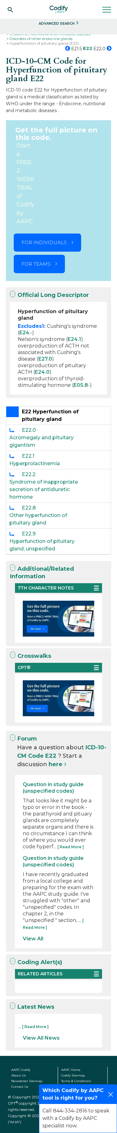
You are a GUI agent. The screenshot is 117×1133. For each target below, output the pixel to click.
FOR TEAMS (36, 264)
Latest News (35, 1006)
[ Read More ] (70, 847)
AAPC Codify (20, 1070)
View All (33, 939)
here (55, 764)
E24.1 (74, 339)
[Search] (10, 9)
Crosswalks (34, 656)
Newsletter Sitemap (26, 1081)
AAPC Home (70, 1070)
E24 (24, 333)
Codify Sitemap (73, 1075)
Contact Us (19, 1087)
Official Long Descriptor (53, 295)
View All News (41, 1038)
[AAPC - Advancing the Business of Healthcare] (59, 9)
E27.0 (45, 359)
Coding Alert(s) (39, 962)
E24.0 (42, 372)
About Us (18, 1075)
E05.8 (81, 385)
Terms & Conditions (76, 1081)
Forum (27, 738)
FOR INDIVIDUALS (44, 242)
